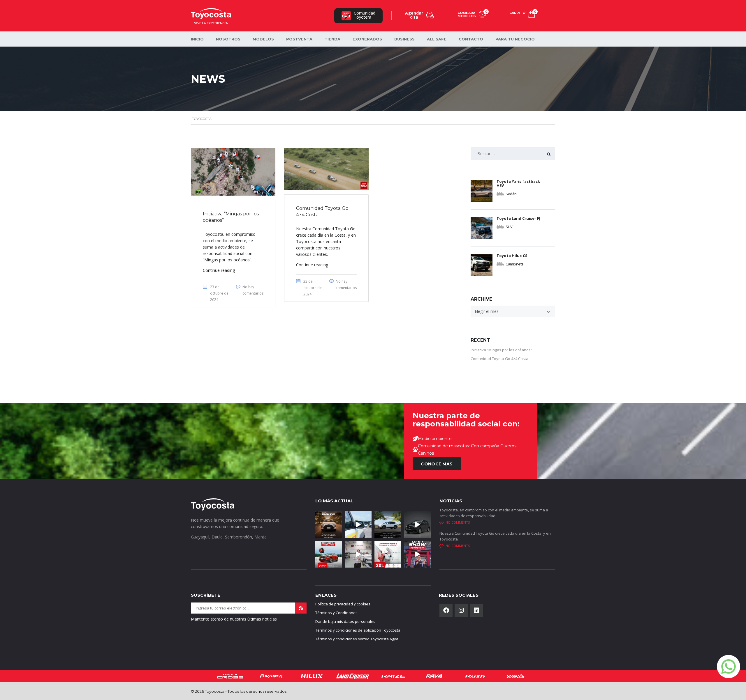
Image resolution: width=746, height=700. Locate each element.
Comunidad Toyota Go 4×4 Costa (499, 358)
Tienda (332, 39)
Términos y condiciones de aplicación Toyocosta (357, 630)
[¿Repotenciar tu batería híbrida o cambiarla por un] (358, 554)
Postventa (299, 39)
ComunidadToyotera (364, 15)
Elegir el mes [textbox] (487, 311)
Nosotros (228, 39)
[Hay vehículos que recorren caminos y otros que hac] (358, 524)
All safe (436, 39)
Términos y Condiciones (336, 612)
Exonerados (367, 39)
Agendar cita (414, 15)
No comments (458, 522)
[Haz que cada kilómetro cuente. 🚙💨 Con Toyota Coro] (387, 524)
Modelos (263, 39)
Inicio (197, 39)
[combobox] (513, 311)
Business (404, 39)
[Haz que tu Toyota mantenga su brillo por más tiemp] (328, 554)
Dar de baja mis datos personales (345, 621)
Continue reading (219, 270)
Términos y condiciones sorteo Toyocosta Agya (356, 638)
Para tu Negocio (515, 39)
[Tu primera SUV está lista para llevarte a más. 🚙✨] (328, 524)
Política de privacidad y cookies (342, 604)
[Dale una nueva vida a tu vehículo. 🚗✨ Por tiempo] (387, 554)
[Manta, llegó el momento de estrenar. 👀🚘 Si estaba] (417, 554)
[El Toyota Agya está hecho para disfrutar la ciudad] (417, 524)
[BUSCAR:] (513, 153)
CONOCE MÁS (437, 464)
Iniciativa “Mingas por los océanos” (501, 349)
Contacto (471, 39)
